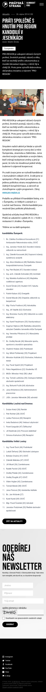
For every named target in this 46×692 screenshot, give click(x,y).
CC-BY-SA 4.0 (16, 681)
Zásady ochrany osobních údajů (12, 687)
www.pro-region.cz (11, 192)
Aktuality (6, 14)
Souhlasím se (24, 618)
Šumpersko (9, 48)
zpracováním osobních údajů (29, 618)
